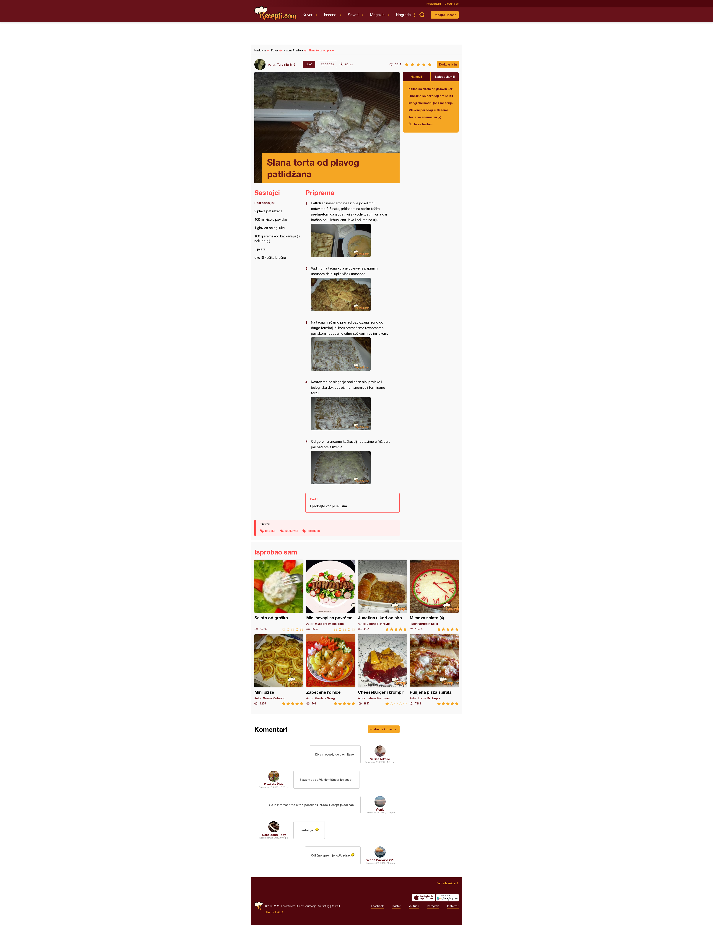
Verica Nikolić (380, 759)
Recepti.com (275, 13)
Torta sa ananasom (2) (424, 117)
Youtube (414, 906)
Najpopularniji (445, 76)
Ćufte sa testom (420, 124)
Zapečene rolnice (330, 669)
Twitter (396, 906)
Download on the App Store (423, 897)
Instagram (433, 906)
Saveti (353, 15)
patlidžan (314, 530)
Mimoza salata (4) (434, 595)
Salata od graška (278, 595)
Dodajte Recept (445, 15)
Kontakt (335, 906)
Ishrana (330, 15)
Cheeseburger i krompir (382, 669)
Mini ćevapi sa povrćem (330, 595)
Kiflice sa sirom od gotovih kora (430, 89)
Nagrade (403, 15)
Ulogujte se (452, 3)
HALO (279, 912)
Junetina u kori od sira (382, 595)
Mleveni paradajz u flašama (428, 110)
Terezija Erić (286, 64)
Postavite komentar (383, 729)
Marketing (323, 906)
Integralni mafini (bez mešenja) (430, 103)
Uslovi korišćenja (306, 906)
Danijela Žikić (274, 784)
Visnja (380, 809)
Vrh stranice (446, 883)
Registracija (434, 3)
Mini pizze (278, 669)
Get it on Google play (447, 897)
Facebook (377, 906)
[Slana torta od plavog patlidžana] (350, 240)
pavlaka (270, 530)
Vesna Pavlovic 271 (380, 860)
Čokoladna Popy (274, 834)
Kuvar (307, 15)
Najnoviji (417, 76)
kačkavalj (291, 530)
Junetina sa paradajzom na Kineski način (430, 96)
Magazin (377, 15)
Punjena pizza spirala (434, 669)
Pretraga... (421, 14)
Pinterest (453, 906)
